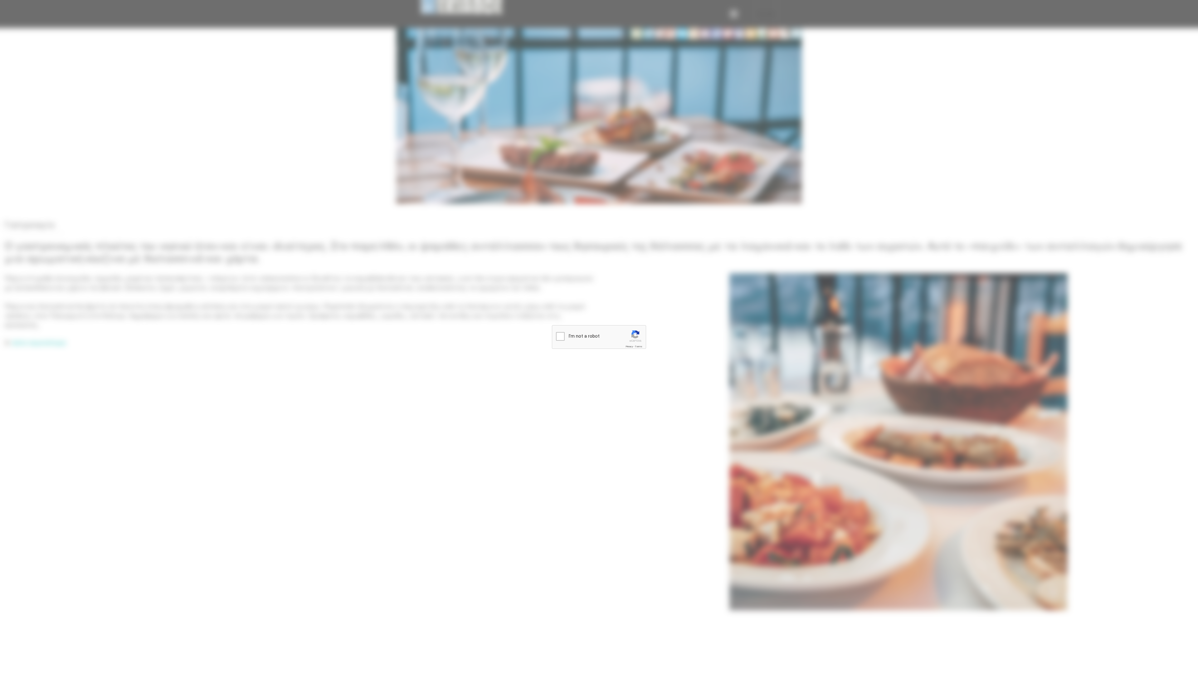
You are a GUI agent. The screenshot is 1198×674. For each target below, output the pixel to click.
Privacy (629, 346)
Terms (638, 346)
